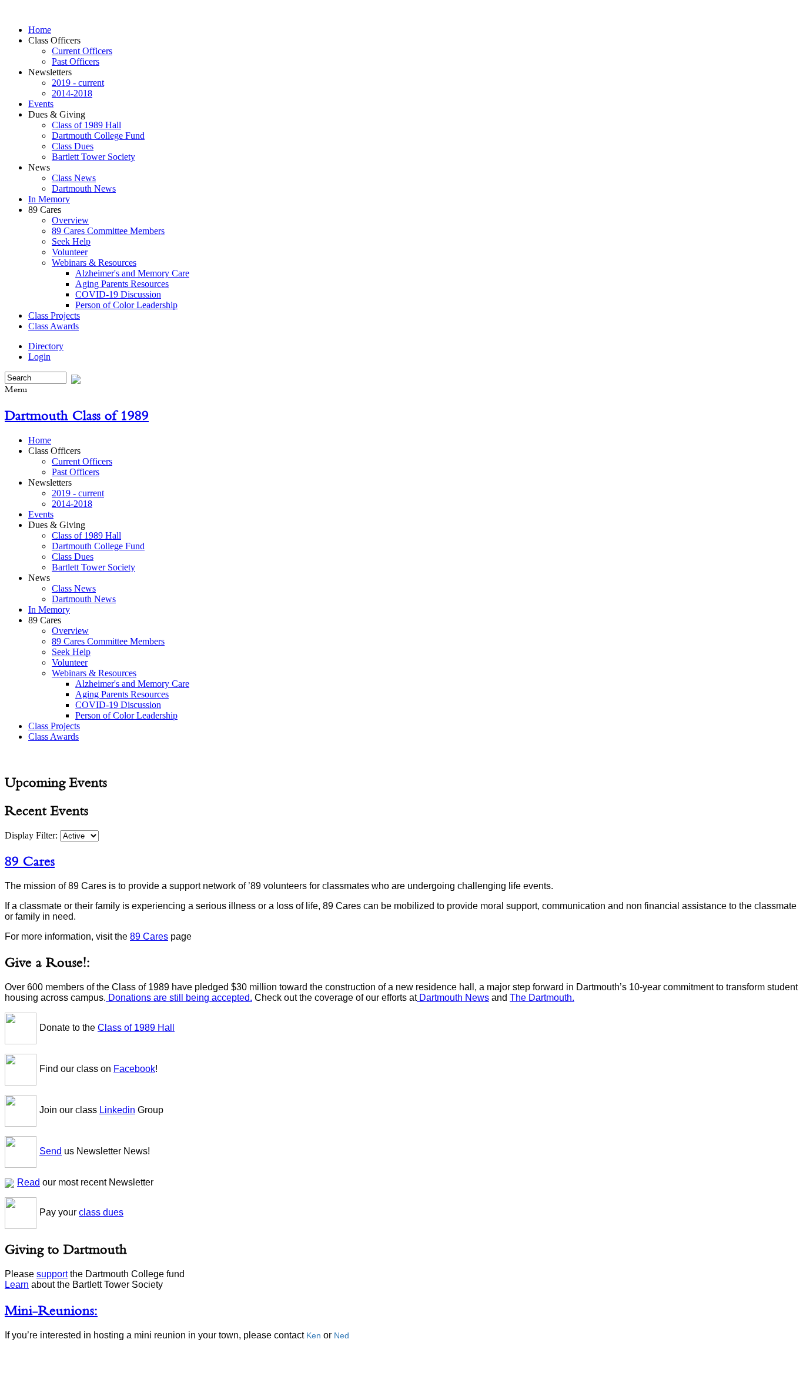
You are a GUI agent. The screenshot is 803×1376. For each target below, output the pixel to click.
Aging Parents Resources (122, 284)
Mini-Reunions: (51, 1310)
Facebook (134, 1069)
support (52, 1274)
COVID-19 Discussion (118, 294)
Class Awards (53, 326)
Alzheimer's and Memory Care (132, 273)
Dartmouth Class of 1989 (77, 415)
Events (40, 104)
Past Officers (75, 61)
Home (39, 30)
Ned (341, 1335)
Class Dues (72, 146)
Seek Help (71, 241)
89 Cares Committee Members (108, 231)
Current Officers (82, 51)
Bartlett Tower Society (93, 157)
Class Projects (54, 315)
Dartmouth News (84, 188)
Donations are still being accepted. (179, 998)
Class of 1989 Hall (86, 125)
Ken (313, 1335)
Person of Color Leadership (126, 305)
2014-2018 (72, 93)
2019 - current (78, 83)
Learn (17, 1285)
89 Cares (30, 861)
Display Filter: (32, 835)
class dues (101, 1212)
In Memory (49, 199)
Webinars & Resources (94, 263)
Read (28, 1182)
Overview (70, 220)
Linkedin (117, 1110)
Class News (74, 178)
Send (50, 1151)
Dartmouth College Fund (98, 136)
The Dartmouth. (542, 998)
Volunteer (70, 252)
